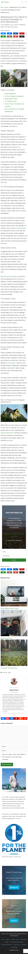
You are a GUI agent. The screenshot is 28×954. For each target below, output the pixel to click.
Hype (9, 672)
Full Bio (5, 711)
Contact (7, 942)
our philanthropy (16, 856)
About (3, 939)
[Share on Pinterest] (21, 33)
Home (6, 7)
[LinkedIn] (12, 718)
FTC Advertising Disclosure (16, 942)
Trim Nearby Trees (11, 101)
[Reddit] (20, 718)
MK (2, 7)
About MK (18, 818)
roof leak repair (21, 228)
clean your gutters (12, 276)
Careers (8, 939)
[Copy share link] (9, 36)
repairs (3, 478)
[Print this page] (15, 36)
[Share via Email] (3, 36)
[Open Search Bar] (22, 2)
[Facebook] (3, 718)
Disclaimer (24, 944)
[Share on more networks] (21, 36)
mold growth (11, 363)
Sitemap (13, 939)
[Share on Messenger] (9, 33)
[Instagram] (7, 718)
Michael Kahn (14, 690)
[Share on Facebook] (15, 33)
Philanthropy (23, 939)
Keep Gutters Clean (11, 99)
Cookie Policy (14, 947)
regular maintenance (7, 433)
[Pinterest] (16, 718)
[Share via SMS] (3, 33)
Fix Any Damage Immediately (14, 96)
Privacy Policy (16, 944)
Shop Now (14, 920)
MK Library (5, 2)
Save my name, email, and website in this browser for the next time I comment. (14, 757)
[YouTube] (25, 718)
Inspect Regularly (10, 93)
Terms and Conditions (6, 944)
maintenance (15, 447)
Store (17, 939)
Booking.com (14, 887)
